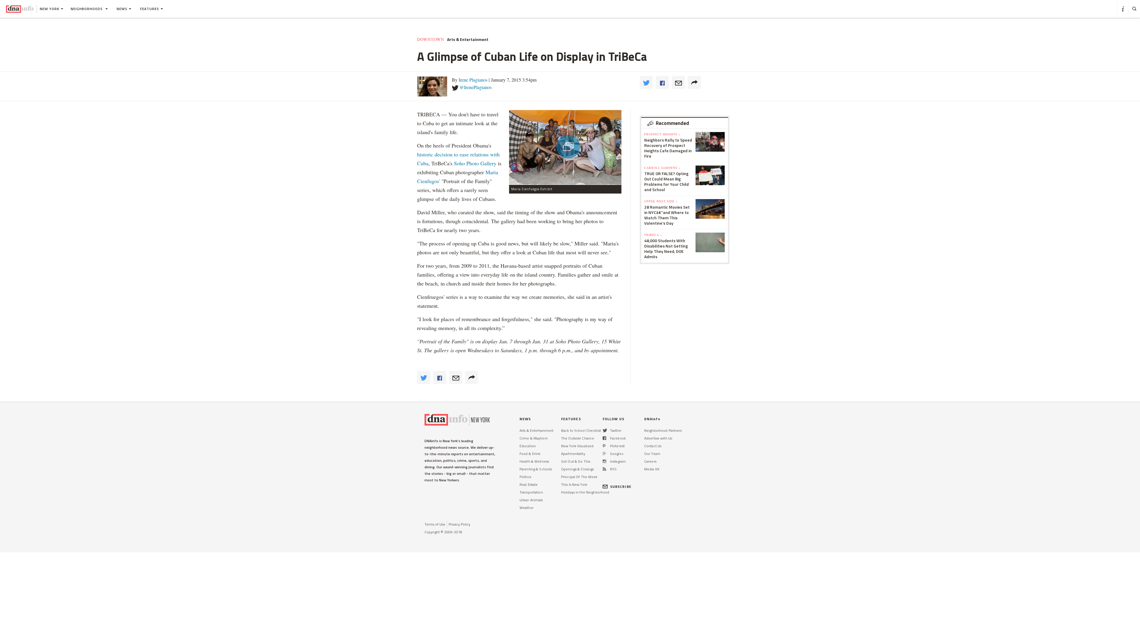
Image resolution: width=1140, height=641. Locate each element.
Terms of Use (435, 524)
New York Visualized (577, 446)
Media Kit (651, 469)
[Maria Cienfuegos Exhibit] (565, 147)
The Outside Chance (577, 438)
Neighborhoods (87, 9)
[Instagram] (604, 461)
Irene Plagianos (473, 80)
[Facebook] (604, 438)
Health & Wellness (534, 461)
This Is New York (574, 484)
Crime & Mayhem (534, 438)
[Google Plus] (604, 453)
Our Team (652, 453)
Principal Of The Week (579, 477)
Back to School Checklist (581, 430)
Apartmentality (573, 453)
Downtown (430, 39)
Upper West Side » (660, 201)
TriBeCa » (653, 235)
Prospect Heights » (662, 134)
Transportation (531, 492)
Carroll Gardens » (662, 168)
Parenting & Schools (536, 469)
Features (149, 9)
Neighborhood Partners (663, 430)
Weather (526, 507)
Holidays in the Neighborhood (585, 492)
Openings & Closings (577, 469)
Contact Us (652, 446)
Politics (525, 477)
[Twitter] (605, 430)
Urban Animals (531, 500)
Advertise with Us (658, 438)
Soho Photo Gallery (475, 163)
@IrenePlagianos (476, 87)
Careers (650, 461)
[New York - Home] (20, 9)
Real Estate (529, 484)
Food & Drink (530, 453)
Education (528, 446)
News (122, 9)
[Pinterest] (604, 446)
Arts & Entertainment (467, 39)
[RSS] (604, 469)
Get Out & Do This (575, 461)
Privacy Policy (459, 524)
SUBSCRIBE (620, 486)
